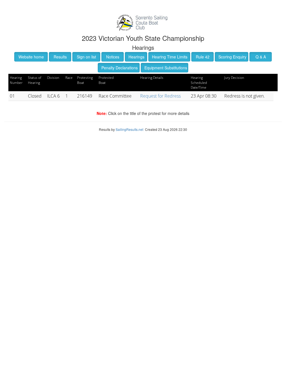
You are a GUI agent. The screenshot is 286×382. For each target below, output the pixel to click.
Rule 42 (202, 57)
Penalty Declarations (119, 67)
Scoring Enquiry (232, 57)
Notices (112, 57)
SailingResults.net (129, 129)
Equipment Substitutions (165, 67)
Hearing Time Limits (169, 57)
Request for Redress (160, 96)
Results (60, 57)
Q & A (261, 57)
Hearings (136, 57)
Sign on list (86, 57)
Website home (31, 57)
